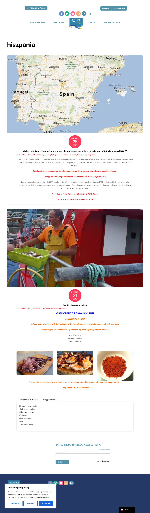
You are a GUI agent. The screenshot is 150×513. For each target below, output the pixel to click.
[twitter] (67, 13)
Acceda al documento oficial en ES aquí (75, 199)
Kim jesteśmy (37, 22)
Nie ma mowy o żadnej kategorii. (46, 155)
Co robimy (58, 22)
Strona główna (37, 8)
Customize (15, 503)
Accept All (46, 503)
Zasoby (92, 22)
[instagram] (78, 13)
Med (84, 155)
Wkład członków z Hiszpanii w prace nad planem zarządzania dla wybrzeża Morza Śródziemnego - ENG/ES (75, 151)
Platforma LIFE (23, 155)
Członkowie (119, 8)
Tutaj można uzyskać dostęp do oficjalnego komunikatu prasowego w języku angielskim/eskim (75, 171)
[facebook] (61, 13)
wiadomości (64, 155)
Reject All (30, 503)
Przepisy (36, 308)
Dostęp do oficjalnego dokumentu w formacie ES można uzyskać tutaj (75, 177)
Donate (105, 8)
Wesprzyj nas (112, 22)
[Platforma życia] (76, 23)
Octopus (46, 308)
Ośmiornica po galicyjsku (75, 305)
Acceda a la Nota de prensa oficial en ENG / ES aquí (75, 194)
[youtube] (72, 13)
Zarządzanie (77, 155)
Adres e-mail (61, 452)
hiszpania (91, 155)
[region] (30, 496)
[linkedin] (84, 13)
